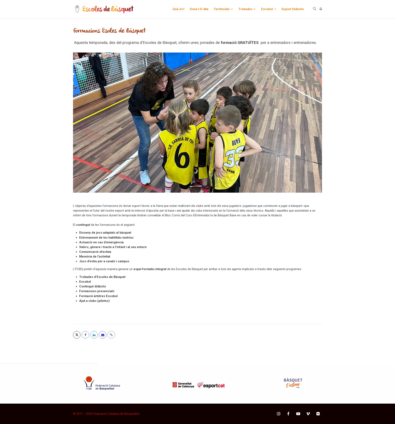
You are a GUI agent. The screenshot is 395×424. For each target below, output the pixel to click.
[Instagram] (278, 414)
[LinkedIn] (94, 334)
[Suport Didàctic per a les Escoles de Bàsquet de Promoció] (104, 9)
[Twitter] (76, 334)
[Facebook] (85, 334)
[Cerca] (314, 9)
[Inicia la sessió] (320, 9)
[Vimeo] (308, 414)
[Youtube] (298, 414)
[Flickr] (318, 414)
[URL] (111, 334)
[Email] (102, 334)
